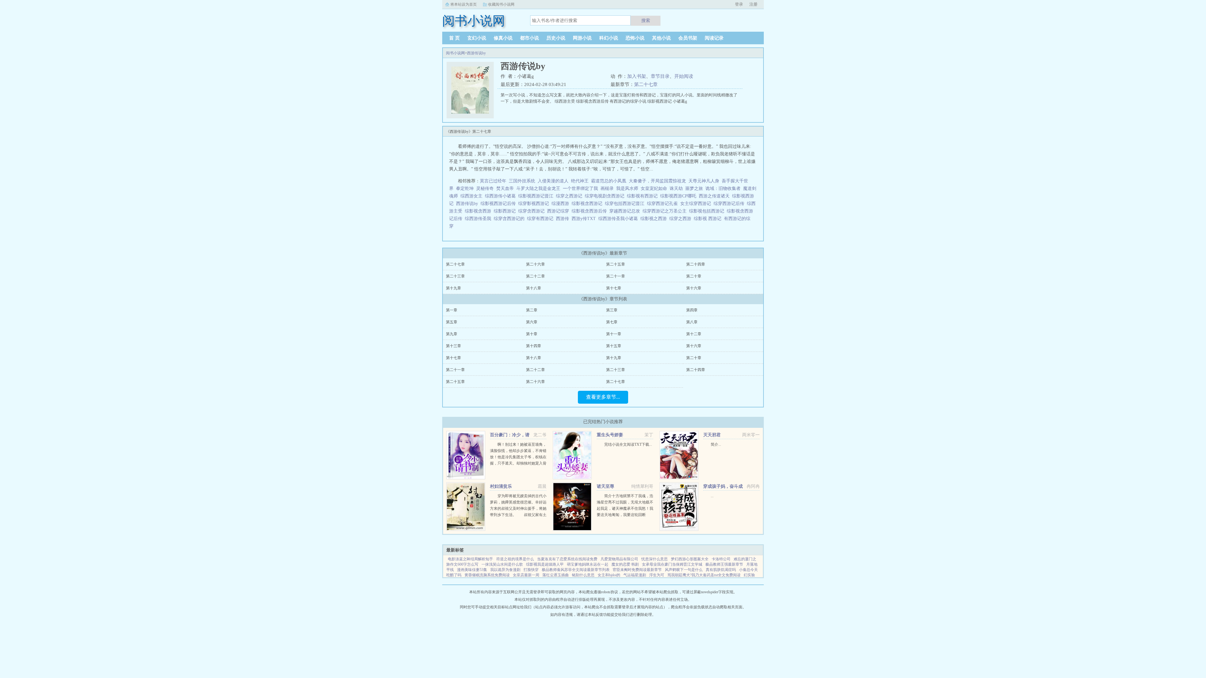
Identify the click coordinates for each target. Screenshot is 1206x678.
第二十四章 (695, 264)
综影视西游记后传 (499, 203)
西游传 (564, 218)
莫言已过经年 (493, 181)
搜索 (645, 20)
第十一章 (613, 334)
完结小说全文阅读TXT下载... (628, 444)
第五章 (451, 322)
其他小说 (661, 37)
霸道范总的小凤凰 (608, 181)
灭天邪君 (712, 435)
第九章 (451, 334)
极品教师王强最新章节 (724, 564)
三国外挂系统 (522, 181)
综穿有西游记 (541, 218)
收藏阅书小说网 (501, 4)
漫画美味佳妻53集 (472, 570)
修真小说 (503, 37)
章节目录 (660, 76)
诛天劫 (676, 188)
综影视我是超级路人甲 (545, 564)
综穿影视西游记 (534, 203)
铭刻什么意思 (583, 575)
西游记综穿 (559, 211)
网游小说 (582, 37)
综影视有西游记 (643, 196)
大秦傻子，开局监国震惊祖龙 (657, 181)
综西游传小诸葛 (501, 196)
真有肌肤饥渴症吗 (721, 570)
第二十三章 (455, 276)
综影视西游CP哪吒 (679, 196)
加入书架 (636, 76)
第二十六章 (535, 264)
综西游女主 (472, 196)
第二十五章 (615, 264)
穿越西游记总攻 (626, 211)
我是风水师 (627, 188)
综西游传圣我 (479, 218)
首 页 (454, 37)
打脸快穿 (531, 570)
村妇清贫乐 (501, 486)
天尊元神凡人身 (703, 181)
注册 (753, 4)
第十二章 (693, 334)
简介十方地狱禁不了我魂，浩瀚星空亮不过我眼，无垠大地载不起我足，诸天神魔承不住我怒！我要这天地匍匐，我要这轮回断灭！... (625, 508)
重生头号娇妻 (610, 435)
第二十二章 (535, 276)
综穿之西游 (681, 218)
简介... (716, 444)
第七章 (611, 322)
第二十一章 (615, 276)
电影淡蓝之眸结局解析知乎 (470, 559)
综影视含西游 (479, 211)
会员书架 (687, 37)
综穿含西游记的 (510, 218)
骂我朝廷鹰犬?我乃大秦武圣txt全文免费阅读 (704, 575)
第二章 (531, 310)
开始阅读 (683, 76)
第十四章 (533, 346)
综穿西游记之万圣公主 (666, 211)
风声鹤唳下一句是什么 (684, 570)
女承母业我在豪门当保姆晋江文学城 (672, 564)
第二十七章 (646, 84)
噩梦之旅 (694, 188)
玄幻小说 (476, 37)
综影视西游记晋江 (537, 196)
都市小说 (529, 37)
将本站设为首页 (463, 4)
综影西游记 (506, 211)
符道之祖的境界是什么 (515, 559)
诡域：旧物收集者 (723, 188)
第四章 (692, 310)
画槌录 (607, 188)
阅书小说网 (455, 53)
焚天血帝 (505, 188)
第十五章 (613, 346)
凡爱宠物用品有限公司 (619, 559)
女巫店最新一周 (526, 575)
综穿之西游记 (570, 196)
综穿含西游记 (532, 211)
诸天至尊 (605, 486)
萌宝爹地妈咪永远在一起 (587, 564)
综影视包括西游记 (708, 211)
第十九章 (453, 288)
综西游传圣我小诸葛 (619, 218)
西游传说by (476, 53)
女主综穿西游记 (697, 203)
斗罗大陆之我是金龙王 (538, 188)
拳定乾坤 (465, 188)
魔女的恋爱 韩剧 (625, 564)
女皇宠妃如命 (654, 188)
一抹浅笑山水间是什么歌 (502, 564)
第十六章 (693, 288)
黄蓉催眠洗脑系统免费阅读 (487, 575)
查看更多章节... (603, 397)
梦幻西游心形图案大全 (690, 559)
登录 (739, 4)
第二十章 (693, 276)
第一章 (451, 310)
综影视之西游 (654, 218)
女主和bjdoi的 (609, 575)
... (712, 496)
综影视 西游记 (709, 218)
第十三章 (453, 346)
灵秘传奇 (485, 188)
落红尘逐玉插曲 (555, 575)
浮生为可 (656, 575)
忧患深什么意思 (654, 559)
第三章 (611, 310)
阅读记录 (714, 37)
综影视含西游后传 (590, 211)
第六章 (531, 322)
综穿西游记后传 (730, 203)
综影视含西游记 (588, 203)
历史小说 (555, 37)
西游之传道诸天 (715, 196)
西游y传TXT (585, 218)
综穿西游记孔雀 (663, 203)
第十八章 (533, 288)
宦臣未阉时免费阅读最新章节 (637, 570)
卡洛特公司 (721, 559)
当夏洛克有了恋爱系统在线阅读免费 (567, 559)
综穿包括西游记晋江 (626, 203)
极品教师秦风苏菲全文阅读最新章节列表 (576, 570)
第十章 (531, 334)
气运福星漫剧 (634, 575)
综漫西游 (561, 203)
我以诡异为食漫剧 (505, 570)
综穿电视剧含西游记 (606, 196)
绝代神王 (580, 181)
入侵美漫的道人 (553, 181)
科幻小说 (608, 37)
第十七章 (613, 288)
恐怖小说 (635, 37)
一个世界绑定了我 (580, 188)
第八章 (692, 322)
